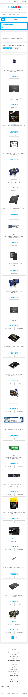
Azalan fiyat (16, 48)
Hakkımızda (14, 658)
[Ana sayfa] (3, 38)
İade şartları (14, 654)
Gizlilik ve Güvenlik (14, 669)
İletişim (14, 649)
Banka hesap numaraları (14, 652)
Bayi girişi (14, 673)
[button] (14, 34)
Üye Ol (23, 1)
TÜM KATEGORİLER (8, 24)
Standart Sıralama (7, 48)
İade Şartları (14, 667)
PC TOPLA (14, 651)
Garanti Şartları (14, 656)
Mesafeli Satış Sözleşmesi (14, 671)
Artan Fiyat (6, 50)
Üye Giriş (16, 1)
